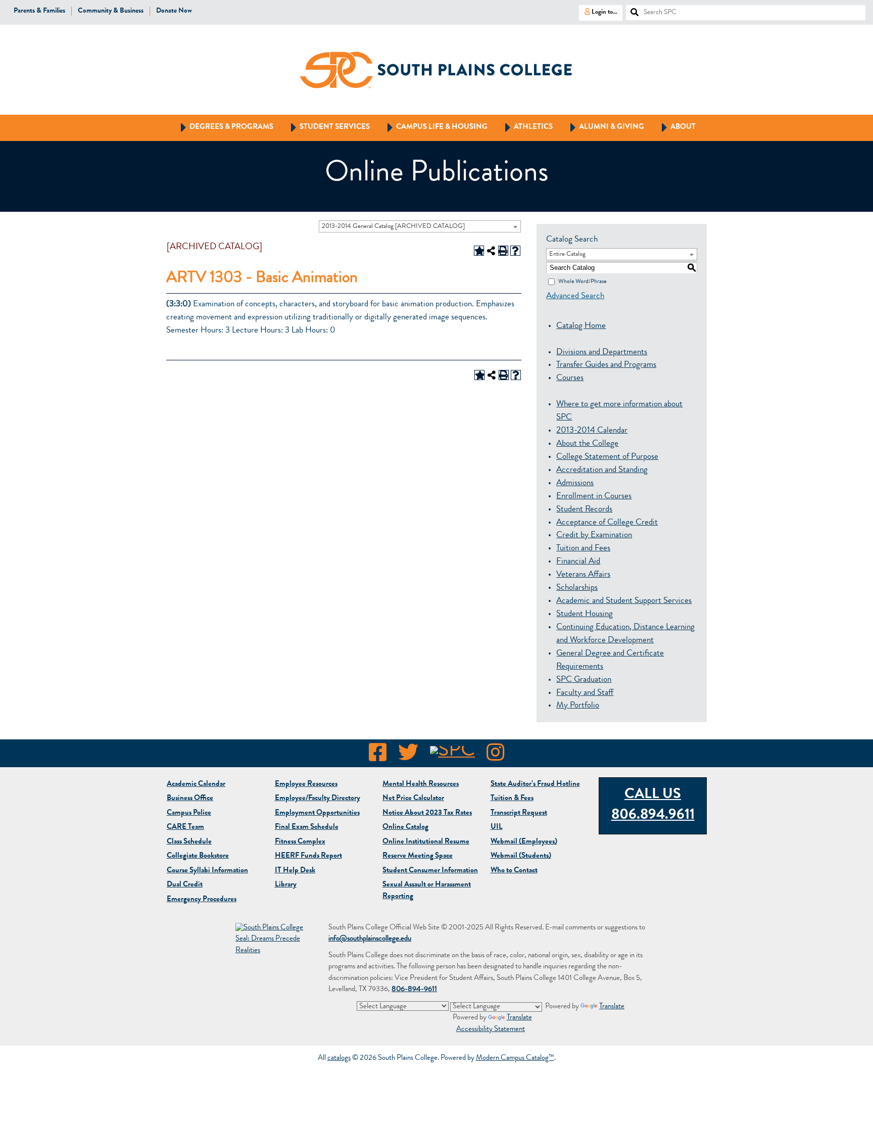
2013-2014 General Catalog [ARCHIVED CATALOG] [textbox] (393, 226)
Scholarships (577, 588)
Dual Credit (185, 885)
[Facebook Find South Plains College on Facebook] (377, 755)
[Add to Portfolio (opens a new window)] (479, 251)
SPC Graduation (583, 680)
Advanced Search (575, 296)
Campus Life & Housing (433, 127)
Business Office (190, 799)
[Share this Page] (491, 251)
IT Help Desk (295, 871)
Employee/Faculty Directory (317, 799)
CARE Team (185, 827)
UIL (497, 827)
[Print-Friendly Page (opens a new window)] (503, 251)
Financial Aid (578, 561)
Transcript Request (519, 813)
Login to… (598, 12)
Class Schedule (189, 842)
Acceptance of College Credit (607, 523)
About (674, 127)
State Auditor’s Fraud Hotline (535, 784)
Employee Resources (306, 784)
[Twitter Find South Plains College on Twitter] (408, 755)
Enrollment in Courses (594, 496)
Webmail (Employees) (524, 842)
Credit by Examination (594, 535)
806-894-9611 (414, 990)
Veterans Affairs (583, 575)
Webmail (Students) (521, 856)
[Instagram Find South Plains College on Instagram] (495, 755)
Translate (611, 1007)
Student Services (325, 127)
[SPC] (452, 755)
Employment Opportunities (317, 813)
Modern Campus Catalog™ (515, 1058)
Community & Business (110, 11)
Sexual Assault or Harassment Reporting (426, 891)
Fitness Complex (300, 842)
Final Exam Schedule (306, 827)
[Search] (630, 10)
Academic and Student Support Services (624, 601)
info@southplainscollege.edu (369, 939)
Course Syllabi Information (207, 871)
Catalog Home (581, 326)
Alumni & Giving (602, 127)
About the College (587, 444)
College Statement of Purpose (607, 457)
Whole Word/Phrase (582, 281)
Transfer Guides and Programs (606, 365)
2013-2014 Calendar (591, 431)
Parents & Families (39, 11)
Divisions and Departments (601, 352)
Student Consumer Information (430, 871)
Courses (570, 378)
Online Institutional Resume (425, 842)
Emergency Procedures (201, 900)
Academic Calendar (196, 784)
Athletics (524, 127)
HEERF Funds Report (308, 856)
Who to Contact (514, 871)
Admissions (575, 483)
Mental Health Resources (420, 784)
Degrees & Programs (222, 127)
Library (286, 885)
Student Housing (584, 614)
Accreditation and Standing (602, 470)
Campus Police (189, 813)
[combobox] (420, 226)
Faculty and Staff (584, 693)
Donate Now (174, 11)
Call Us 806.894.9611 (653, 805)
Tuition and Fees (583, 548)
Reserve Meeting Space (417, 856)
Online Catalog (405, 827)
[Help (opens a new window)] (515, 251)
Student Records (584, 509)
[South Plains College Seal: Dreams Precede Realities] (270, 940)
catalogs (339, 1058)
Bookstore (198, 856)
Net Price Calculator (413, 799)
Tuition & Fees (512, 799)
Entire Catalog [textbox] (567, 254)
